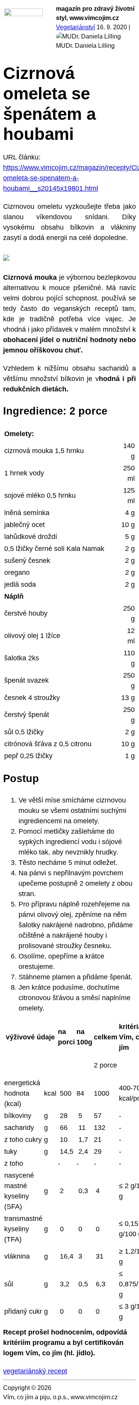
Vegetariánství (75, 27)
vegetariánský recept (35, 1371)
